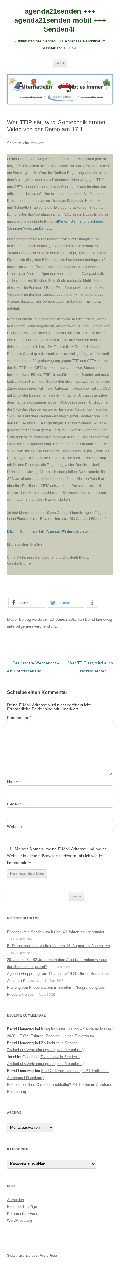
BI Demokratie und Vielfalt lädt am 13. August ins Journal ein (58, 946)
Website (14, 826)
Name (14, 781)
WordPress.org (19, 1220)
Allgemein (24, 626)
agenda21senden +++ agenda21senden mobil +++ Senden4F (60, 20)
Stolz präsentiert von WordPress (32, 1256)
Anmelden (15, 1199)
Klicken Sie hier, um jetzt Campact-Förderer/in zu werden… (53, 532)
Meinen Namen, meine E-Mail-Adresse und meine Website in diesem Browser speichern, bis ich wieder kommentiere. (57, 856)
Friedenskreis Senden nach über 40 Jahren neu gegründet (55, 932)
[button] (26, 603)
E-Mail (14, 804)
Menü (60, 62)
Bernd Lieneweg (98, 619)
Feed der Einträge (22, 1206)
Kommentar (19, 717)
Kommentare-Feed (22, 1213)
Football (13, 1084)
